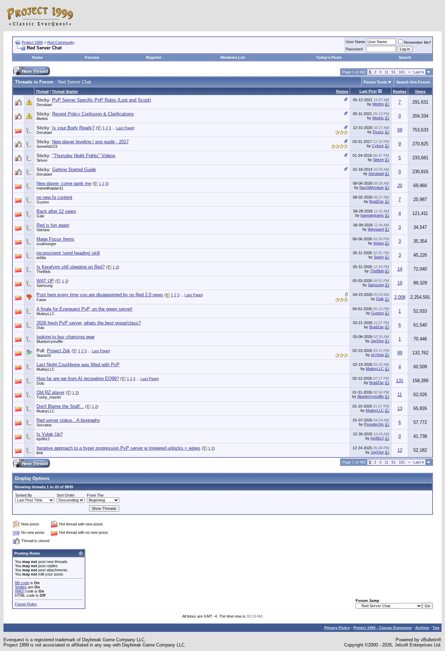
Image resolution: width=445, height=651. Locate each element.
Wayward (376, 229)
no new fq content (54, 197)
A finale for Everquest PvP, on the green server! (84, 309)
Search (405, 57)
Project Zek (58, 350)
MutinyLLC (46, 314)
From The (95, 495)
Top (435, 628)
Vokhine (43, 230)
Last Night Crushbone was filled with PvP (78, 364)
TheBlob (43, 272)
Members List (232, 57)
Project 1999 (32, 42)
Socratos (44, 425)
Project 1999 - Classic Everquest (382, 628)
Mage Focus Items (55, 239)
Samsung (44, 285)
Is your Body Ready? (73, 127)
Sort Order (66, 495)
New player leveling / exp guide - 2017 (90, 141)
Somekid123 (47, 146)
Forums (92, 57)
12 (399, 450)
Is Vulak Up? (50, 434)
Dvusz (378, 132)
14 (399, 269)
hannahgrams (372, 215)
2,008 (399, 297)
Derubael (44, 105)
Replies (399, 91)
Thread (42, 91)
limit (40, 453)
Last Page (124, 128)
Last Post (368, 91)
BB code (22, 583)
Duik (380, 299)
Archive (422, 628)
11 (386, 72)
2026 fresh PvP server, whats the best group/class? (89, 323)
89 (399, 352)
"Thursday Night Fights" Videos (83, 155)
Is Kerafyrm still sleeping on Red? (71, 267)
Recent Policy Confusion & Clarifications (93, 113)
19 (399, 283)
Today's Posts (329, 57)
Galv (40, 216)
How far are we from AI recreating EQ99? (78, 378)
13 (399, 408)
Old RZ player (50, 392)
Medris (378, 104)
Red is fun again (53, 225)
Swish (379, 257)
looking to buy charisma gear (66, 336)
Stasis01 (44, 355)
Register (153, 57)
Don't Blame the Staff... (60, 406)
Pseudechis (374, 424)
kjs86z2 (43, 439)
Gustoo (43, 202)
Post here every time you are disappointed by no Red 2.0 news (100, 294)
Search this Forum (413, 82)
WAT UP (45, 280)
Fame (41, 300)
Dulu (40, 328)
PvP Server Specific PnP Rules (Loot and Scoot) (101, 100)
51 (393, 72)
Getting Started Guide (74, 169)
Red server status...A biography (68, 420)
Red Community (60, 42)
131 (399, 380)
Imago (378, 243)
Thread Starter (65, 91)
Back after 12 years (56, 211)
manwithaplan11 (50, 188)
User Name (355, 42)
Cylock (378, 146)
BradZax (376, 201)
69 (399, 129)
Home (37, 57)
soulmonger (46, 244)
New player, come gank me (64, 183)
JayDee (377, 341)
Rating (342, 91)
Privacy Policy (337, 628)
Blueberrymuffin (50, 341)
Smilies (21, 587)
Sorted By (23, 495)
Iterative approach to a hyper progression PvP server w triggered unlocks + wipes (118, 448)
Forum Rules (26, 604)
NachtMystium (371, 187)
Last (418, 72)
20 (399, 185)
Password (354, 49)
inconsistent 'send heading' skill (68, 253)
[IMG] (19, 591)
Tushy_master (49, 397)
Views (420, 91)
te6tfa (41, 258)
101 (402, 72)
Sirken (42, 160)
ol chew (377, 355)
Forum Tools (375, 82)
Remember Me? (417, 42)
